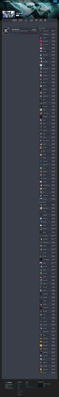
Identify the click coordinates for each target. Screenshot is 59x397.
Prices (25, 15)
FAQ (18, 383)
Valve (13, 388)
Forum (27, 15)
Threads (27, 383)
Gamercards (20, 1)
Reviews (29, 1)
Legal (18, 389)
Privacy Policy (20, 392)
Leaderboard (25, 1)
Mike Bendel (10, 385)
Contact (19, 388)
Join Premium (20, 394)
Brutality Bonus (15, 29)
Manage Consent (20, 390)
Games (13, 1)
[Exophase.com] (7, 1)
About (19, 387)
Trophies (17, 15)
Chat (32, 1)
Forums (16, 1)
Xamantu (9, 386)
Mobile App (19, 384)
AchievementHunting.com (30, 387)
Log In (55, 1)
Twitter (27, 384)
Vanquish (19, 13)
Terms (19, 393)
